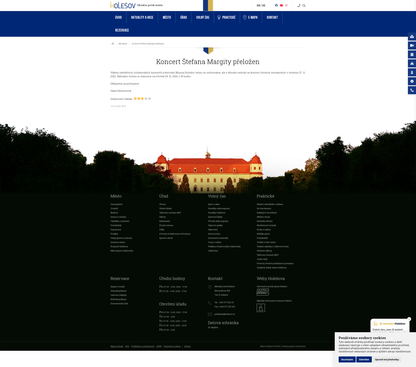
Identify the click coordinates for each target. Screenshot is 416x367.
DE (263, 5)
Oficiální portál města (149, 5)
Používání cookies (172, 346)
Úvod (118, 17)
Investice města (117, 242)
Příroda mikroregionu (218, 221)
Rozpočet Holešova (119, 246)
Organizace (115, 229)
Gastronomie (214, 233)
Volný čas (202, 17)
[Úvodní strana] (112, 43)
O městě (114, 208)
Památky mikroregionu (219, 208)
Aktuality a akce (142, 17)
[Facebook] (276, 5)
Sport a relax (214, 204)
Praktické (228, 17)
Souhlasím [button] (347, 359)
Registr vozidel (117, 286)
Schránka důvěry (265, 221)
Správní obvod (166, 238)
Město (167, 17)
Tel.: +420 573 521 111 (224, 302)
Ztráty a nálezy (264, 229)
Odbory (162, 217)
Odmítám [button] (364, 359)
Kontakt (272, 17)
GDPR (159, 346)
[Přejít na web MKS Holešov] (281, 292)
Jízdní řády (262, 259)
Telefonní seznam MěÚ (170, 212)
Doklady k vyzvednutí (267, 212)
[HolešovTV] (281, 5)
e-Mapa (253, 17)
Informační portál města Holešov (272, 286)
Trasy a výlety (214, 242)
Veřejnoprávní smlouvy (121, 238)
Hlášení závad (263, 217)
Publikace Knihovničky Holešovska (224, 246)
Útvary (162, 204)
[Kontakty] (298, 5)
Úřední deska (165, 208)
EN (258, 5)
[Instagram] (286, 5)
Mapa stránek (116, 346)
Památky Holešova (216, 212)
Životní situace (166, 225)
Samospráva (116, 204)
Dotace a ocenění (118, 217)
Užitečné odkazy (264, 250)
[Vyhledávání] (304, 5)
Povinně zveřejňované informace (174, 233)
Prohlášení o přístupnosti (142, 346)
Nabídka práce (263, 233)
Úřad (183, 17)
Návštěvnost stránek (266, 225)
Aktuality (122, 43)
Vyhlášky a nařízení (119, 221)
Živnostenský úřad (119, 303)
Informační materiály (218, 238)
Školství (114, 212)
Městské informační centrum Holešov (274, 300)
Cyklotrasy (213, 250)
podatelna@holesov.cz (224, 314)
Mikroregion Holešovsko (121, 250)
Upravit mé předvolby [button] (387, 359)
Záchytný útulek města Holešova (271, 267)
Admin (187, 346)
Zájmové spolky (215, 225)
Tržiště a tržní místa (266, 242)
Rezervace (122, 30)
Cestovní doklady (118, 295)
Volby (161, 229)
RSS (127, 346)
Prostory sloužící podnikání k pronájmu (275, 263)
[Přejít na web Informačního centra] (281, 308)
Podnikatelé (115, 225)
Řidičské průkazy (118, 299)
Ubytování (213, 229)
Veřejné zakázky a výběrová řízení (273, 246)
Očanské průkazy (118, 290)
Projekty (114, 233)
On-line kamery (264, 208)
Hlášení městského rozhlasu (270, 204)
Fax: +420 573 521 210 (224, 306)
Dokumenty (164, 221)
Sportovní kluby (215, 217)
